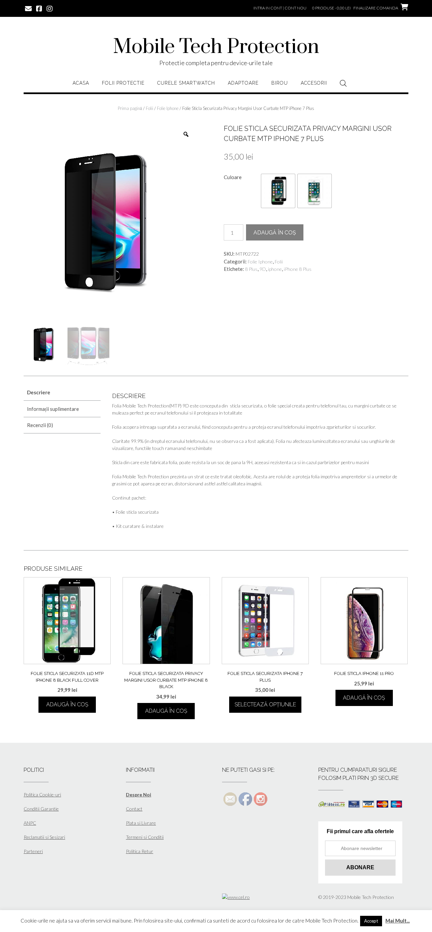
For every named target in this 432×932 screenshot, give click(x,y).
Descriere (38, 392)
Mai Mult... (397, 920)
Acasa (81, 83)
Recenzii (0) (40, 425)
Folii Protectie (123, 83)
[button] (278, 191)
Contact (134, 809)
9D (263, 269)
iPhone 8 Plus (298, 269)
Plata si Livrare (141, 823)
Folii (149, 108)
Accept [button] (371, 921)
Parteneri (33, 851)
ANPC (30, 823)
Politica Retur (139, 851)
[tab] (62, 393)
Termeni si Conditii (145, 837)
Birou (279, 83)
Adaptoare (243, 83)
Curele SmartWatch (186, 83)
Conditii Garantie (41, 809)
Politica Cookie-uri (42, 794)
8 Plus (251, 269)
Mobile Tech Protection (216, 47)
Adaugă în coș (274, 232)
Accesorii (314, 83)
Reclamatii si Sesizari (44, 837)
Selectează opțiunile (265, 704)
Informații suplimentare (53, 409)
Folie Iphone (168, 108)
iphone (275, 269)
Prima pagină (130, 108)
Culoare (233, 177)
